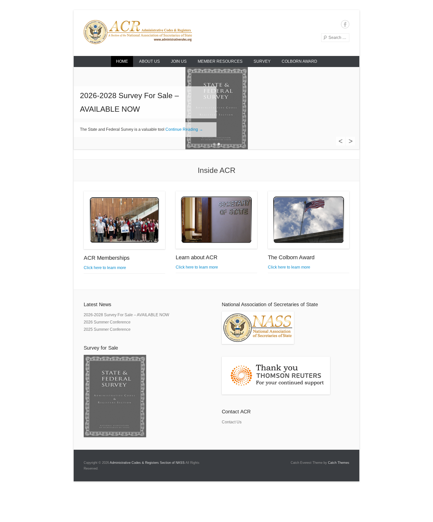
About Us (149, 61)
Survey (262, 61)
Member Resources (220, 61)
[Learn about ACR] (216, 220)
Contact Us (232, 422)
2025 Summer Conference (107, 329)
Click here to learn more (105, 268)
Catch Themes (338, 463)
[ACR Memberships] (124, 220)
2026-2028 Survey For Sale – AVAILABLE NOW (126, 315)
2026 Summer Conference (107, 322)
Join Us (179, 61)
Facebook (345, 24)
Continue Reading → (184, 129)
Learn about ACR (197, 257)
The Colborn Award (291, 257)
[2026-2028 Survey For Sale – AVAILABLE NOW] (216, 108)
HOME (122, 61)
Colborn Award (299, 61)
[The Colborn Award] (308, 220)
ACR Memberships (107, 258)
